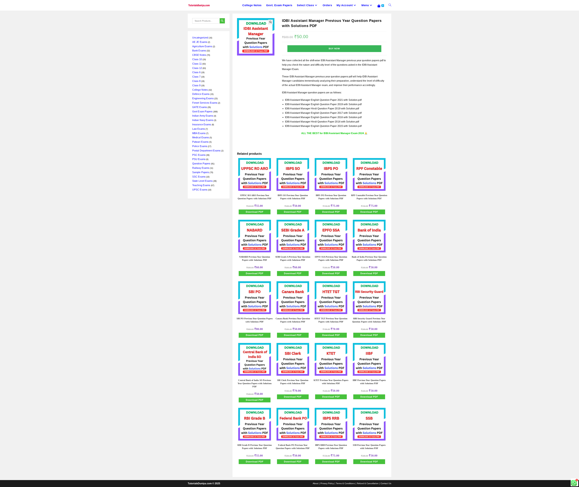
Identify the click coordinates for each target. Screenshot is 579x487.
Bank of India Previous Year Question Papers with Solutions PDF (369, 258)
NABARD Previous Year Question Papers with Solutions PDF (254, 258)
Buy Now (334, 48)
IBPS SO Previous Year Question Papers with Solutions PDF (293, 197)
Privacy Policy (327, 483)
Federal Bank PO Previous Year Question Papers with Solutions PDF (293, 446)
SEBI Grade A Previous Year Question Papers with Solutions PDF (292, 258)
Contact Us (386, 483)
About (315, 483)
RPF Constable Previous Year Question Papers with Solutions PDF (369, 197)
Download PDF (254, 212)
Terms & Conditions (345, 483)
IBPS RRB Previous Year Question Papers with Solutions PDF (331, 446)
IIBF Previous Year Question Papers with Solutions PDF (369, 382)
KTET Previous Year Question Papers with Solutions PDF (331, 382)
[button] (270, 22)
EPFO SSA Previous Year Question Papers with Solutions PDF (331, 258)
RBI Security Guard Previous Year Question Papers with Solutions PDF (369, 320)
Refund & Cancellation (367, 483)
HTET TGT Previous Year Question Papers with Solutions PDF (331, 320)
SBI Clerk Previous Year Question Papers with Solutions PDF (292, 382)
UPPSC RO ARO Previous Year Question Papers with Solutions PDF (255, 197)
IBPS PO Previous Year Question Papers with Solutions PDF (331, 197)
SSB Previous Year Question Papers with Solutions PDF (369, 446)
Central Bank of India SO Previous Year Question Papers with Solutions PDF (255, 383)
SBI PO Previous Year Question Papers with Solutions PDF (255, 320)
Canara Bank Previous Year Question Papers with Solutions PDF (293, 320)
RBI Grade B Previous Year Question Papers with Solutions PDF (254, 446)
